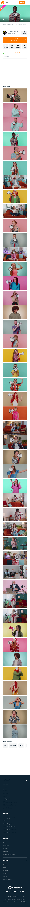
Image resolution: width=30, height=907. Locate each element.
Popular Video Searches (9, 832)
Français (5, 875)
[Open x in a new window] (19, 890)
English (5, 863)
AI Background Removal (9, 804)
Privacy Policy (14, 901)
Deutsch (5, 872)
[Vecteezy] (2, 2)
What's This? (18, 52)
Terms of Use (6, 901)
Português (5, 869)
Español (5, 866)
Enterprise (5, 792)
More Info (6, 56)
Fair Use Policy (22, 901)
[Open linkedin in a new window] (11, 890)
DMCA (4, 820)
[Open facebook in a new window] (6, 890)
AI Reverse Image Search (10, 801)
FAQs (4, 842)
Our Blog (5, 851)
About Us (5, 848)
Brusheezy (5, 783)
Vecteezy (5, 786)
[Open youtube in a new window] (22, 890)
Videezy (5, 789)
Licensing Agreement (9, 817)
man (5, 745)
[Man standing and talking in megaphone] (15, 629)
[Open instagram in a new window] (9, 890)
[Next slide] (23, 745)
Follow (24, 33)
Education (5, 795)
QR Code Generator (8, 807)
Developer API (6, 798)
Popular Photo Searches (9, 829)
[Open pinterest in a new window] (14, 890)
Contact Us (6, 845)
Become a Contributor (9, 854)
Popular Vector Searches (9, 826)
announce (13, 745)
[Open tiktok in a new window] (17, 890)
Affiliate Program (7, 823)
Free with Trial (15, 39)
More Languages (7, 878)
